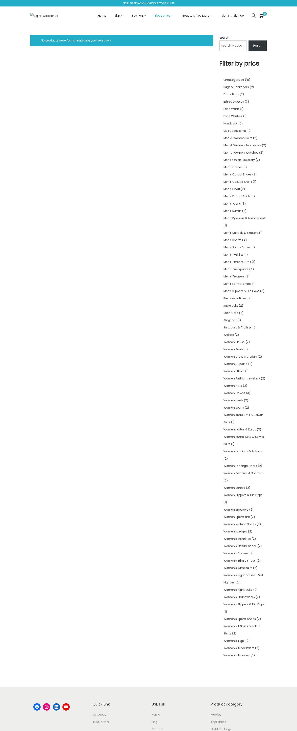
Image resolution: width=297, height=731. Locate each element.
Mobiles (216, 715)
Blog (154, 722)
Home (156, 715)
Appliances (218, 722)
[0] (261, 15)
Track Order (101, 722)
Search (224, 38)
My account (101, 715)
